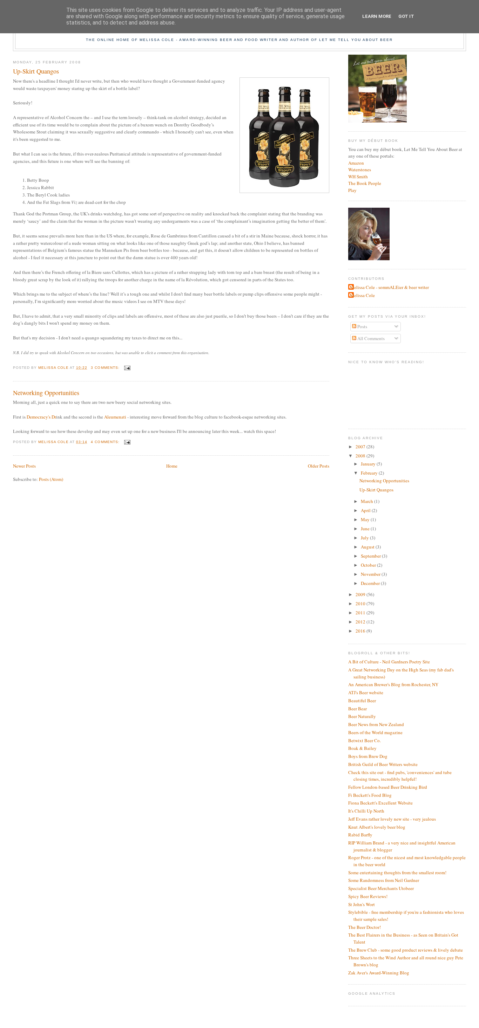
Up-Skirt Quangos (36, 71)
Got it (406, 16)
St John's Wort (361, 904)
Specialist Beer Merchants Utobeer (381, 888)
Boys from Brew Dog (367, 756)
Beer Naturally (362, 716)
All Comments (370, 338)
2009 (361, 594)
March (367, 501)
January (369, 464)
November (371, 574)
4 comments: (106, 442)
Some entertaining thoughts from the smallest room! (397, 872)
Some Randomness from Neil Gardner (383, 880)
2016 (361, 631)
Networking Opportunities (46, 392)
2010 (361, 603)
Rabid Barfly (360, 835)
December (371, 583)
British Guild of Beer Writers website (383, 764)
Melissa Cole (362, 295)
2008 (361, 456)
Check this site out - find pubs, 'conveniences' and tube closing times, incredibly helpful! (400, 775)
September (371, 556)
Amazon (356, 163)
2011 (361, 612)
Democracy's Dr (41, 417)
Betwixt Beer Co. (364, 740)
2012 (361, 622)
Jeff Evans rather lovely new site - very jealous (392, 819)
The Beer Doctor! (364, 927)
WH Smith (358, 176)
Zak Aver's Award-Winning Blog (378, 973)
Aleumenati (115, 417)
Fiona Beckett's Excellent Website (380, 803)
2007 (361, 446)
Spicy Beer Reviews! (367, 896)
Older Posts (318, 466)
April (366, 510)
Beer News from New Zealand (376, 724)
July (365, 537)
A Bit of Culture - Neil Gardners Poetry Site (389, 661)
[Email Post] (127, 368)
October (369, 565)
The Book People (364, 183)
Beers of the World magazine (375, 732)
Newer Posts (24, 466)
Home (171, 466)
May (366, 519)
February (370, 473)
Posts (361, 326)
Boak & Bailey (362, 748)
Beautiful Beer (362, 700)
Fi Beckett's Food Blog (370, 795)
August (368, 547)
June (366, 528)
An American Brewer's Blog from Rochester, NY (393, 684)
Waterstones (359, 169)
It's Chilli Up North (366, 811)
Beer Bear (357, 708)
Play (352, 190)
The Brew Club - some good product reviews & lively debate (405, 950)
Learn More (376, 16)
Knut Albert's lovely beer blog (376, 827)
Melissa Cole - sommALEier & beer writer (389, 287)
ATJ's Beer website (365, 692)
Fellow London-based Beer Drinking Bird (387, 787)
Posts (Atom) (51, 479)
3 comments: (106, 368)
